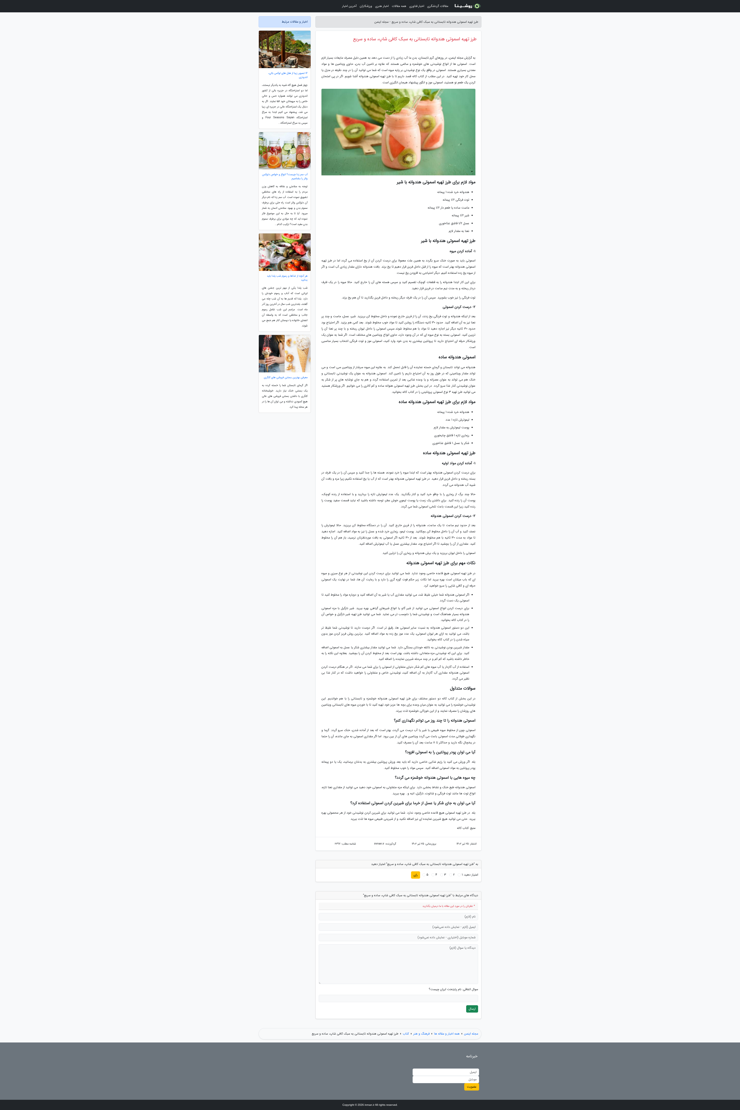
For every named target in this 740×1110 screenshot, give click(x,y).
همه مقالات (399, 6)
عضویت (472, 1086)
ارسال (472, 1008)
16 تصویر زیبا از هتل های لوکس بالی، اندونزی (288, 75)
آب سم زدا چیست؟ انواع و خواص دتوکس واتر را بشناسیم (285, 176)
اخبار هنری (382, 6)
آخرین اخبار (349, 6)
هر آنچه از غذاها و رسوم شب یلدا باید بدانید (287, 278)
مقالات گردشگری (437, 6)
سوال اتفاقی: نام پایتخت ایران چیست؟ (453, 989)
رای (416, 874)
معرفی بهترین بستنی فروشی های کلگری (286, 377)
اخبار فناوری (416, 6)
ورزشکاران (366, 6)
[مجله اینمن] (467, 6)
